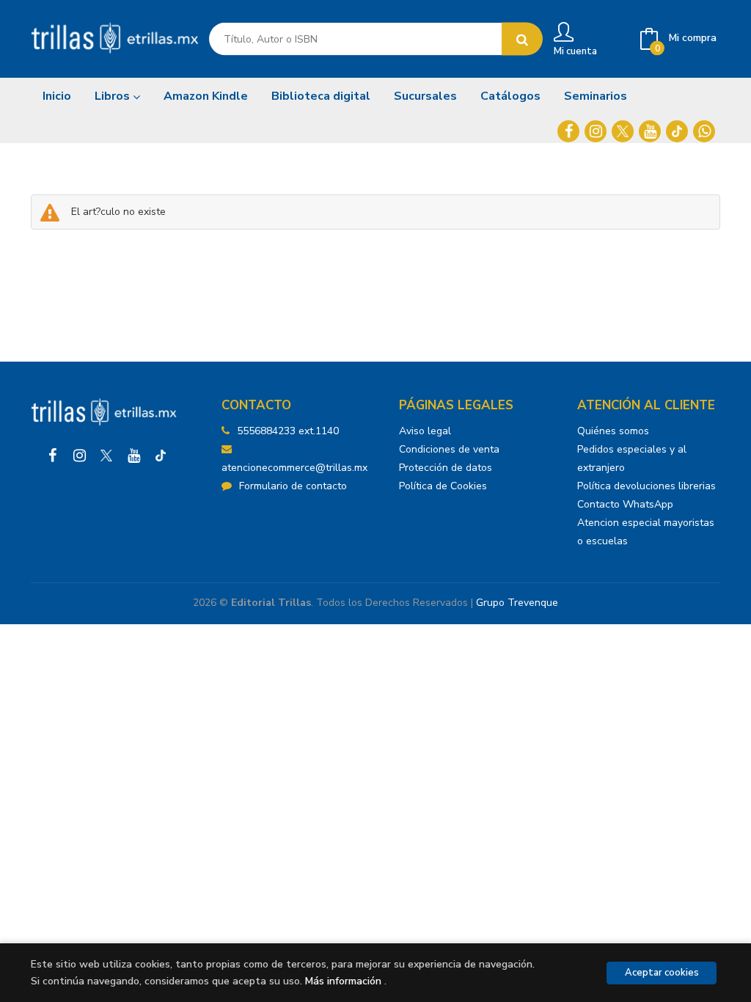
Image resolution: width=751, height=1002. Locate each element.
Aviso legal (425, 431)
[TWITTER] (623, 131)
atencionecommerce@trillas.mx (294, 468)
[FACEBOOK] (568, 131)
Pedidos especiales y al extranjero (631, 458)
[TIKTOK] (677, 131)
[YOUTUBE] (650, 131)
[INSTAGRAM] (596, 131)
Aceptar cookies (662, 972)
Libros (114, 96)
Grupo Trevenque (517, 603)
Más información (343, 981)
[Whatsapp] (704, 131)
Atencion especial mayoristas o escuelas (645, 532)
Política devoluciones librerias (646, 486)
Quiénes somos (613, 431)
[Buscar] (522, 39)
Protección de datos (445, 468)
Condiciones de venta (449, 449)
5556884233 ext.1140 (288, 431)
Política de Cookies (443, 486)
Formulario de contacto (293, 486)
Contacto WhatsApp (625, 504)
